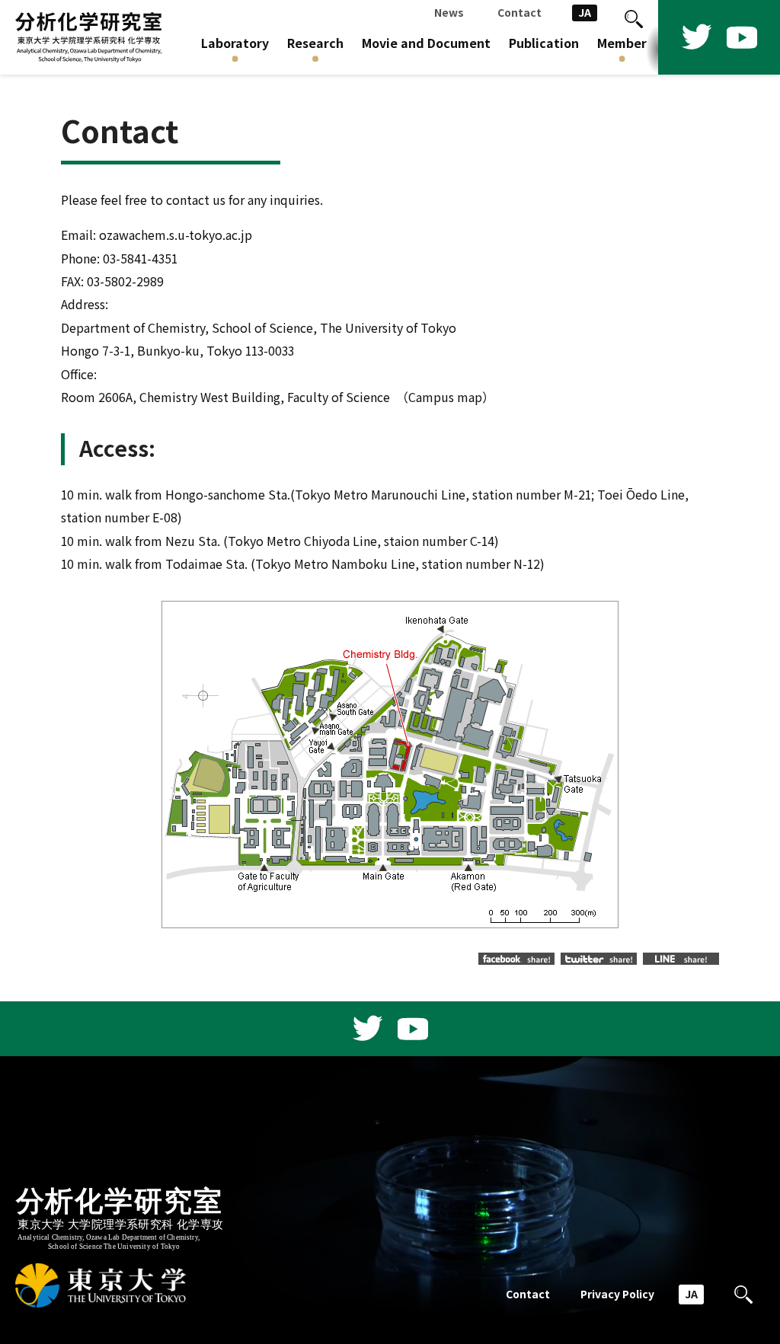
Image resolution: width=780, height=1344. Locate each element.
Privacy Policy (617, 1294)
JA (584, 12)
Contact (528, 1294)
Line (681, 959)
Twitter (599, 959)
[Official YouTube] (742, 37)
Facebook (516, 959)
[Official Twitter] (696, 37)
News (449, 12)
